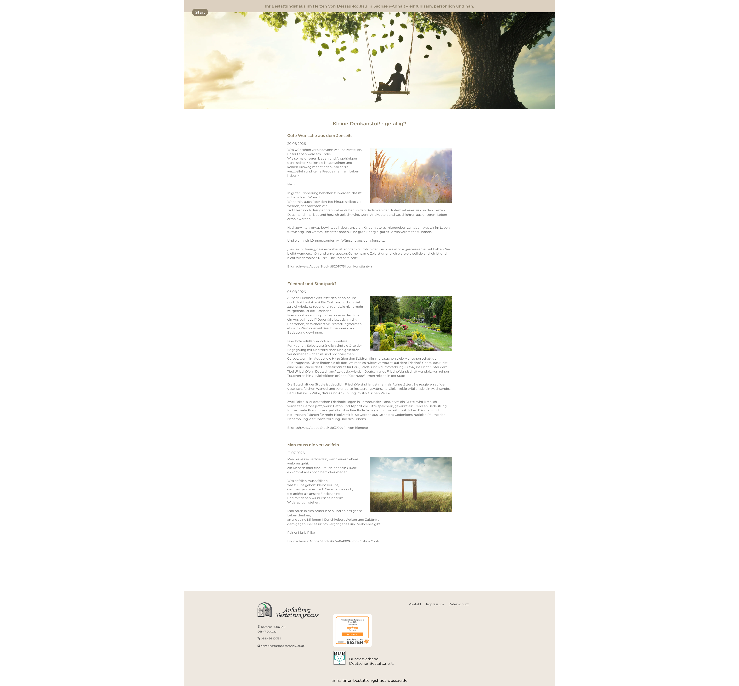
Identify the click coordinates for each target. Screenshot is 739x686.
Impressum (435, 604)
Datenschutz (459, 604)
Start (200, 12)
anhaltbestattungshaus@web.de (282, 646)
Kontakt (415, 604)
